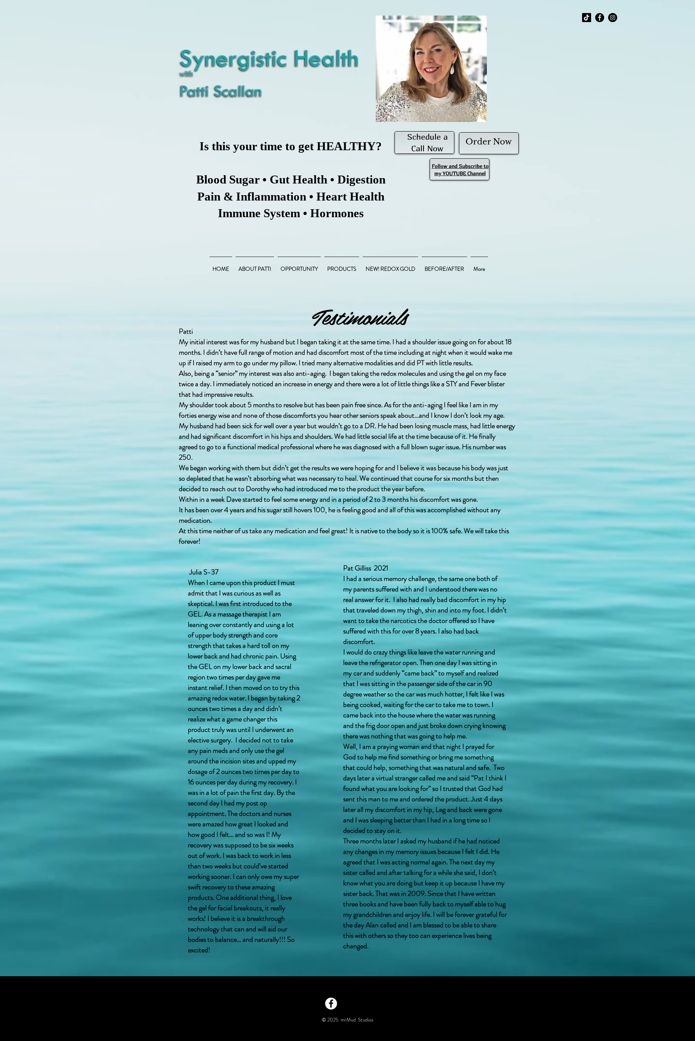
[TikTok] (586, 17)
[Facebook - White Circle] (331, 1004)
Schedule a (427, 137)
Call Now (427, 148)
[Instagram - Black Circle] (612, 17)
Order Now (489, 142)
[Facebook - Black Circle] (599, 17)
